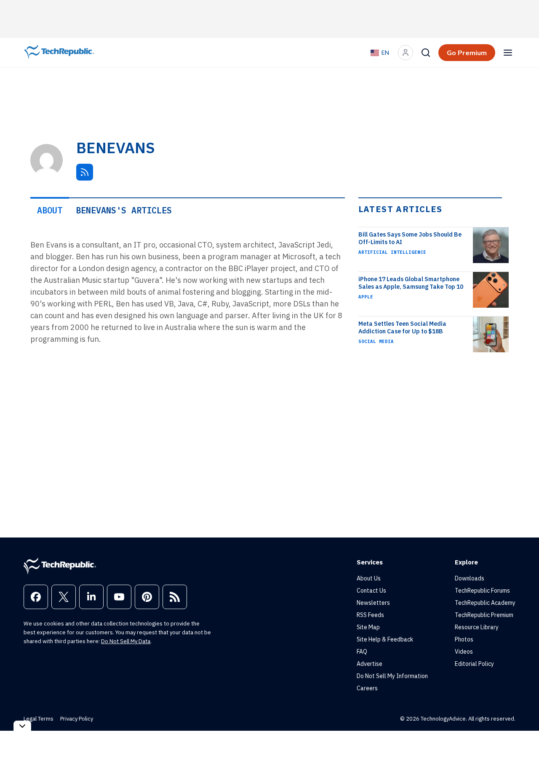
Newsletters (373, 603)
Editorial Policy (474, 664)
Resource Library (477, 627)
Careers (367, 688)
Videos (464, 651)
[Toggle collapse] (22, 726)
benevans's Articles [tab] (124, 210)
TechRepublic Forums (482, 590)
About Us (369, 578)
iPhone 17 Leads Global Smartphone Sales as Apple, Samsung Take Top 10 (410, 282)
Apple (365, 297)
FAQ (362, 651)
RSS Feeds (370, 615)
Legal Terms (38, 718)
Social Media (376, 341)
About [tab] (49, 210)
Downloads (469, 578)
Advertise (369, 664)
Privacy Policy (76, 718)
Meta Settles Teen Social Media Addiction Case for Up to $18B (402, 327)
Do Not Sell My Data (125, 641)
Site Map (368, 627)
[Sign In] (405, 52)
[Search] (425, 52)
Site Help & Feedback (385, 639)
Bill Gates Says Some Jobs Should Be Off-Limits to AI (410, 238)
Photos (464, 639)
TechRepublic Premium (484, 615)
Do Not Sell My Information (392, 676)
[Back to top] (522, 743)
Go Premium (467, 52)
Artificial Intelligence (392, 252)
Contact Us (371, 590)
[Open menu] (507, 52)
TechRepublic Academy (485, 603)
